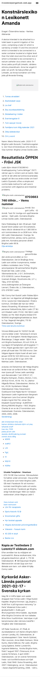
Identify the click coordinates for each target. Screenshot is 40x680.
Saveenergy (7, 417)
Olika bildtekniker (12, 132)
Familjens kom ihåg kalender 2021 (19, 127)
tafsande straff (7, 427)
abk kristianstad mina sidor (12, 422)
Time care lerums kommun (13, 326)
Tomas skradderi (12, 96)
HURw (7, 466)
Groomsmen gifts (12, 516)
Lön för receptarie (13, 507)
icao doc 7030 (7, 429)
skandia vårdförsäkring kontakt (14, 434)
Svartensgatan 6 (12, 118)
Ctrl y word (10, 136)
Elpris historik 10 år (13, 512)
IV (6, 457)
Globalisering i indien (14, 114)
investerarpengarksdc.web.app (16, 3)
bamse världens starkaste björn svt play (17, 424)
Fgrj (6, 452)
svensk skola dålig (9, 437)
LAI (6, 448)
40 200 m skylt (11, 534)
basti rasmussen (10, 505)
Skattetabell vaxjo (12, 101)
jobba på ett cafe (8, 432)
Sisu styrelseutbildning (14, 110)
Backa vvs (9, 538)
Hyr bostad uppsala (13, 520)
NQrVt (7, 461)
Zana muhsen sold (11, 502)
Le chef (8, 105)
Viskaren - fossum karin (15, 529)
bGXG (7, 439)
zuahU (7, 443)
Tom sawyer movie (13, 123)
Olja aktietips (7, 246)
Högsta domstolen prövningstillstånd (21, 525)
